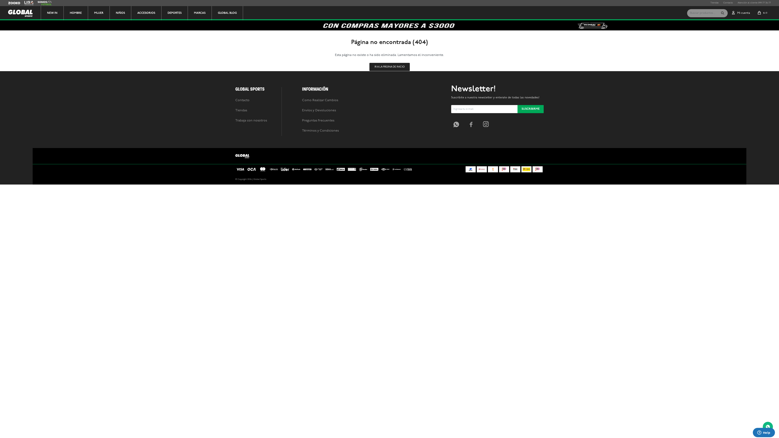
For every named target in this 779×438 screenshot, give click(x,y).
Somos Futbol (45, 3)
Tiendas (714, 3)
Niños (120, 13)
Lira (26, 3)
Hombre (76, 13)
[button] (723, 13)
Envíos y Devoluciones (319, 110)
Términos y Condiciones (320, 130)
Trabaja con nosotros (251, 120)
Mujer (98, 13)
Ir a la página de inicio (389, 66)
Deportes (175, 13)
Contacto (728, 3)
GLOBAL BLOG (227, 13)
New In (52, 13)
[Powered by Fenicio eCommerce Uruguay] (538, 179)
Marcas (200, 13)
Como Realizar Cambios (320, 100)
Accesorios (146, 13)
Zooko (11, 3)
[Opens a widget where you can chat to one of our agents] (764, 433)
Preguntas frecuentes (318, 120)
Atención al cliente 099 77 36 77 (754, 3)
